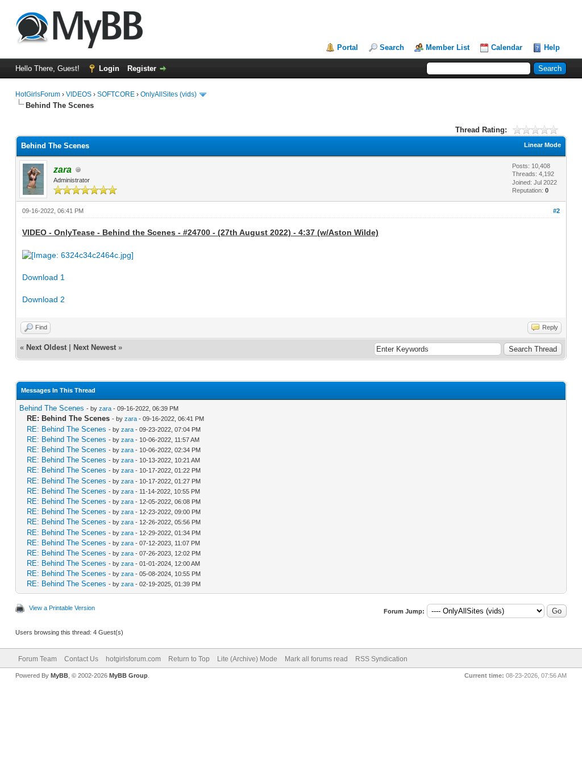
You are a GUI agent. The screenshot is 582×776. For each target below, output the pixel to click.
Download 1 (43, 277)
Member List (447, 47)
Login (109, 68)
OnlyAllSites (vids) (168, 94)
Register (141, 68)
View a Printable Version (62, 607)
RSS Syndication (381, 659)
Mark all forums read (316, 659)
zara (105, 408)
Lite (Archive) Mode (247, 659)
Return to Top (189, 659)
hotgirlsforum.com (133, 659)
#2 (556, 210)
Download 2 (43, 299)
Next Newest (94, 347)
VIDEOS (79, 94)
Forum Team (37, 659)
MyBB (59, 675)
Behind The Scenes (51, 408)
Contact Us (81, 659)
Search (392, 47)
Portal (347, 47)
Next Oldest (46, 347)
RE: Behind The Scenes (66, 429)
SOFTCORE (116, 94)
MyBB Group (128, 675)
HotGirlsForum (37, 94)
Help (552, 47)
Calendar (506, 47)
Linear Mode (542, 144)
